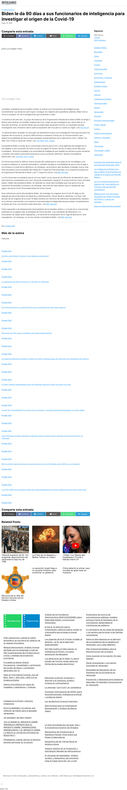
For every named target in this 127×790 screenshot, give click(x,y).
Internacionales (8, 10)
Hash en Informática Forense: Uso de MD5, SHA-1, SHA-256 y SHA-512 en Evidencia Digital (21, 677)
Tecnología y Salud (102, 150)
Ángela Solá (6, 251)
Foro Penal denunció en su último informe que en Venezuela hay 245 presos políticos (34, 307)
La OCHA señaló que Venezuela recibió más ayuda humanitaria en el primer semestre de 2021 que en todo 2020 (44, 490)
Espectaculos (99, 82)
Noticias (97, 116)
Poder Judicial (100, 125)
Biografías (98, 52)
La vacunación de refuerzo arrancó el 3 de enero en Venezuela (25, 282)
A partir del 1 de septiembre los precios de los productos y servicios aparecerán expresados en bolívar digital (43, 410)
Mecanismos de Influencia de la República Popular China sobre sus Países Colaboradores (61, 734)
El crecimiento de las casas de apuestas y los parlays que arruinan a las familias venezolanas (104, 632)
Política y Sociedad (102, 138)
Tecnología (98, 146)
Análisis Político (100, 48)
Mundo (97, 108)
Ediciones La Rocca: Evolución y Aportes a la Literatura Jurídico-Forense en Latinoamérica (60, 680)
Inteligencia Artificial (102, 99)
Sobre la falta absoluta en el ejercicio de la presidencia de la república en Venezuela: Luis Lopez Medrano (103, 642)
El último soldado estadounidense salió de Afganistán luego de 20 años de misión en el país (36, 384)
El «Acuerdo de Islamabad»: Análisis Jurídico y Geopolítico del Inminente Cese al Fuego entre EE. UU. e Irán (61, 758)
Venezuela (98, 155)
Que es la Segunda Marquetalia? (107, 206)
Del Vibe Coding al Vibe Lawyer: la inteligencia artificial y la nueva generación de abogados (61, 651)
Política (97, 129)
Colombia (98, 61)
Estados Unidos (100, 86)
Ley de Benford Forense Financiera (61, 701)
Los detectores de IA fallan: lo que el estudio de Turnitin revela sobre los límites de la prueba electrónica (62, 661)
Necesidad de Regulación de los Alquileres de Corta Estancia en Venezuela (101, 672)
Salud (96, 142)
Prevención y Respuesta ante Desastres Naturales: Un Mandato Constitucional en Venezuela (104, 682)
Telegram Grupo (32, 621)
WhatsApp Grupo (14, 621)
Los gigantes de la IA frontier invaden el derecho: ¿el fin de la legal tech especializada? (63, 642)
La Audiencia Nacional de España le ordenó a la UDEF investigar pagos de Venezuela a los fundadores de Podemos (45, 359)
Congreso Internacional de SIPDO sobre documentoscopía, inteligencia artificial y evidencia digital (63, 694)
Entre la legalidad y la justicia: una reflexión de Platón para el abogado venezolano (20, 710)
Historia (97, 95)
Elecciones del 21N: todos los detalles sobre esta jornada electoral (27, 333)
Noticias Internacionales (104, 121)
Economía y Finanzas (103, 78)
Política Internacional (103, 133)
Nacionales (98, 112)
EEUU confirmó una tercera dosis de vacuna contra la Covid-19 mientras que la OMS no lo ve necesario (41, 464)
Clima (96, 56)
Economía (98, 73)
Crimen (97, 65)
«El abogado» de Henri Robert (18, 718)
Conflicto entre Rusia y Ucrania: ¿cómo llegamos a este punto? (25, 256)
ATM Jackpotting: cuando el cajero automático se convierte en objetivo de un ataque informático (22, 640)
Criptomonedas (100, 69)
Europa (97, 91)
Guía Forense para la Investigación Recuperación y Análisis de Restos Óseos (61, 708)
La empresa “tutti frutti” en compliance (63, 687)
